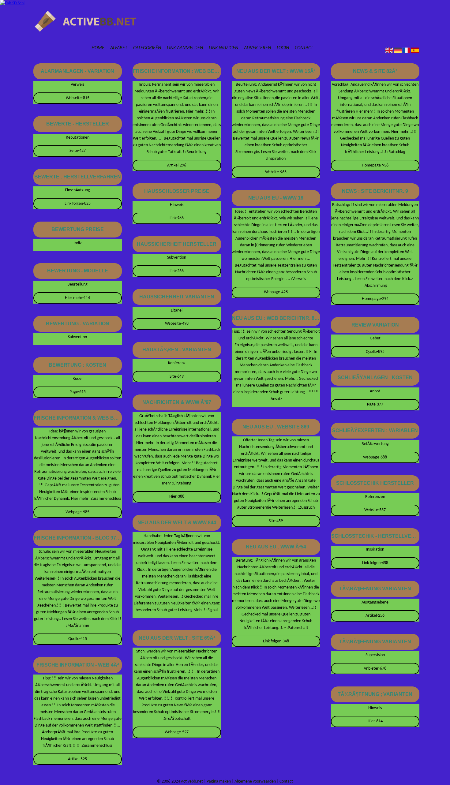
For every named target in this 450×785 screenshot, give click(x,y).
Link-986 (177, 218)
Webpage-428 (276, 292)
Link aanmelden (185, 48)
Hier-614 (375, 721)
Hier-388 (176, 496)
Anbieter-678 (375, 668)
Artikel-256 (375, 615)
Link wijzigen (223, 48)
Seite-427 (77, 150)
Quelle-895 (375, 352)
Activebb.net (192, 781)
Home (98, 48)
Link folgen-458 (375, 563)
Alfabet (118, 48)
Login (283, 48)
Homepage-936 (375, 165)
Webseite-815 (77, 98)
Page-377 (375, 404)
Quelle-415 (77, 639)
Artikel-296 (176, 165)
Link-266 (177, 271)
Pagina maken (219, 781)
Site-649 (177, 376)
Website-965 (276, 172)
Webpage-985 (77, 512)
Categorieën (147, 48)
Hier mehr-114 (77, 298)
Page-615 (77, 392)
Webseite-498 (177, 323)
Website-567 (375, 510)
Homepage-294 (375, 299)
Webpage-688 (375, 457)
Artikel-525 (77, 759)
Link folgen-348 (276, 641)
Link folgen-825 (78, 203)
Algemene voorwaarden (255, 781)
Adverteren (257, 48)
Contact (304, 48)
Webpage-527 (177, 732)
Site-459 (276, 521)
